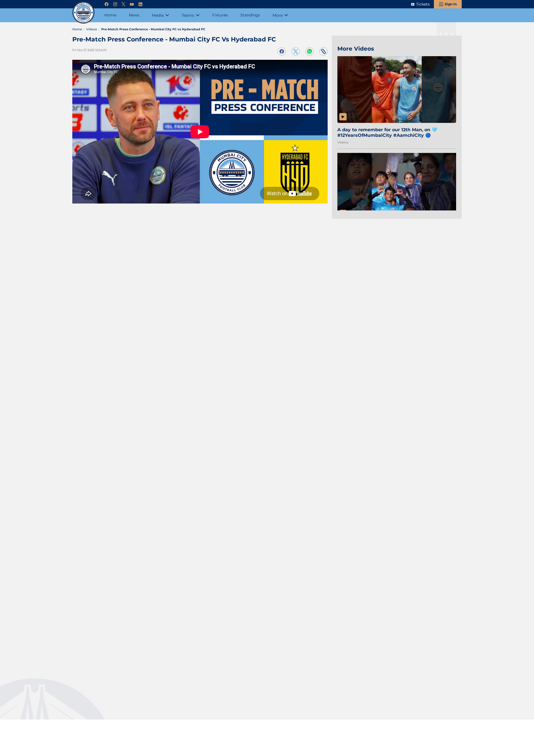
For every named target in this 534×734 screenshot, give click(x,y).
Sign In (451, 4)
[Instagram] (115, 4)
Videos (342, 142)
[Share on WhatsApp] (309, 51)
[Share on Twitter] (295, 51)
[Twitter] (123, 4)
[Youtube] (132, 4)
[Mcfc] (83, 12)
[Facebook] (106, 4)
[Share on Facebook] (282, 51)
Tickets (423, 4)
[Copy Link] (323, 51)
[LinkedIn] (140, 4)
